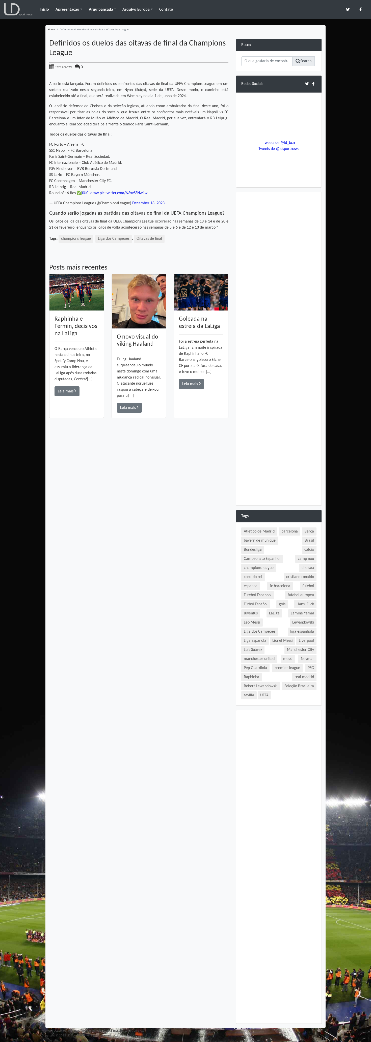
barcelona (289, 531)
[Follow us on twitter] (348, 9)
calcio (309, 550)
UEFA (264, 695)
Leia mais (66, 391)
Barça (309, 531)
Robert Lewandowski (261, 686)
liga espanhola (302, 632)
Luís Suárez (253, 650)
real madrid (304, 677)
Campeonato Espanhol (262, 559)
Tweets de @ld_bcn (279, 143)
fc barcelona (280, 586)
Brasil (309, 541)
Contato (166, 10)
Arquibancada (101, 10)
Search (305, 61)
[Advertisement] (138, 489)
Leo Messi (252, 622)
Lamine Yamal (302, 613)
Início (44, 10)
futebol (308, 586)
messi (288, 659)
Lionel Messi (282, 641)
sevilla (249, 695)
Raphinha (251, 677)
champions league (76, 239)
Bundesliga (253, 550)
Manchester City (300, 650)
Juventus (251, 613)
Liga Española (255, 641)
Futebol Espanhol (258, 595)
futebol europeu (301, 595)
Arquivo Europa (136, 10)
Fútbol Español (256, 604)
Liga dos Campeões (113, 239)
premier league (287, 668)
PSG (311, 668)
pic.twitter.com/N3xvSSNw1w (123, 193)
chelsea (308, 568)
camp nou (306, 559)
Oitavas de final (149, 239)
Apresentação (67, 10)
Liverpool (306, 641)
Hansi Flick (305, 604)
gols (282, 604)
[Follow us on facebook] (360, 9)
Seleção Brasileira (299, 686)
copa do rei (253, 577)
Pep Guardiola (255, 668)
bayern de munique (260, 541)
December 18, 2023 (148, 203)
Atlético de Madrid (259, 531)
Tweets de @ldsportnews (278, 149)
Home (51, 29)
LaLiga (274, 613)
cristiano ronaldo (300, 577)
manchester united (259, 659)
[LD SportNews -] (18, 9)
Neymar (307, 659)
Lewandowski (303, 622)
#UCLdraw (90, 193)
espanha (250, 586)
